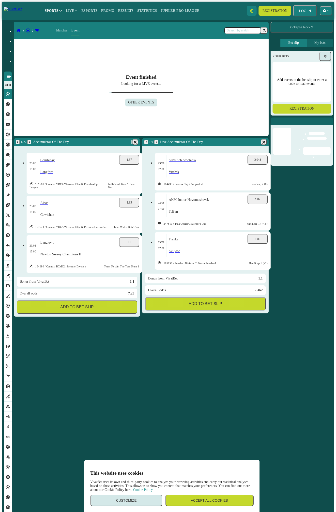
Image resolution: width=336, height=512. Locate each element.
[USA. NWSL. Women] (37, 30)
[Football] (28, 30)
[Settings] (325, 56)
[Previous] (18, 142)
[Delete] (135, 142)
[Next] (29, 142)
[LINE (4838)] (19, 30)
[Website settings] (326, 10)
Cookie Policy (143, 490)
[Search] (264, 30)
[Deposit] (252, 11)
